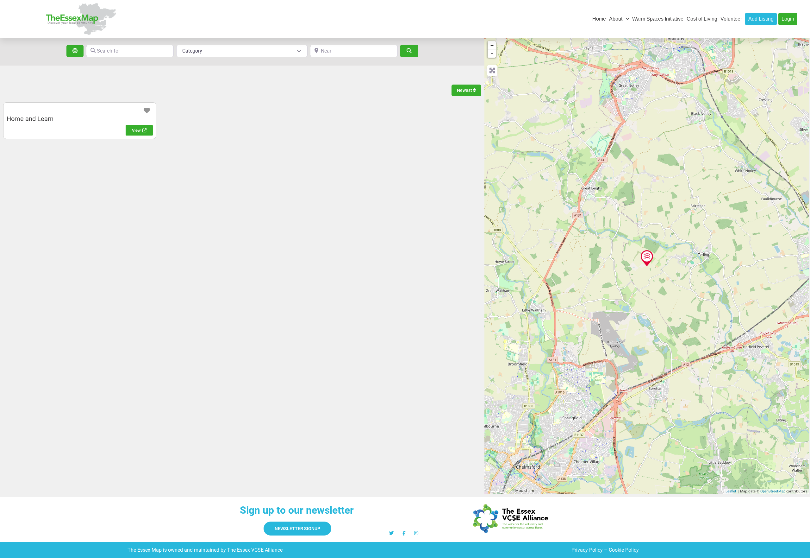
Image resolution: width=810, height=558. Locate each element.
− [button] (492, 53)
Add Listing (761, 19)
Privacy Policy (587, 550)
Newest (465, 90)
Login (788, 19)
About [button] (615, 19)
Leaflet (731, 491)
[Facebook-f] (404, 533)
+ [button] (492, 45)
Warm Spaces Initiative (657, 19)
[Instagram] (416, 533)
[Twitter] (391, 533)
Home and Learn (30, 119)
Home (599, 19)
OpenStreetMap (772, 491)
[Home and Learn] (647, 258)
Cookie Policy (624, 550)
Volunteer (731, 19)
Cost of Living (702, 19)
